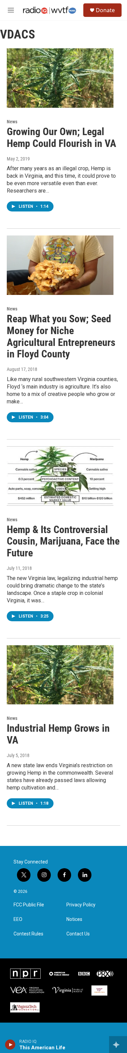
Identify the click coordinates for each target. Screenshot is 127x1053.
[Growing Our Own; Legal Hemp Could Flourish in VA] (60, 78)
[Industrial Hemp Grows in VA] (60, 675)
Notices (74, 919)
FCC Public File (29, 904)
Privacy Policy (81, 904)
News (12, 121)
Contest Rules (28, 933)
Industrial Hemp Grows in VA (58, 734)
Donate (105, 10)
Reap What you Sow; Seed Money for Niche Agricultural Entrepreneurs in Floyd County (61, 336)
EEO (18, 919)
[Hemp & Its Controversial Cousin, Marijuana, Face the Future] (60, 476)
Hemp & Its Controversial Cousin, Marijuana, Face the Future (63, 541)
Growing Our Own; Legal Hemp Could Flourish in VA (61, 137)
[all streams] (118, 1044)
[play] (10, 1044)
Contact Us (78, 933)
